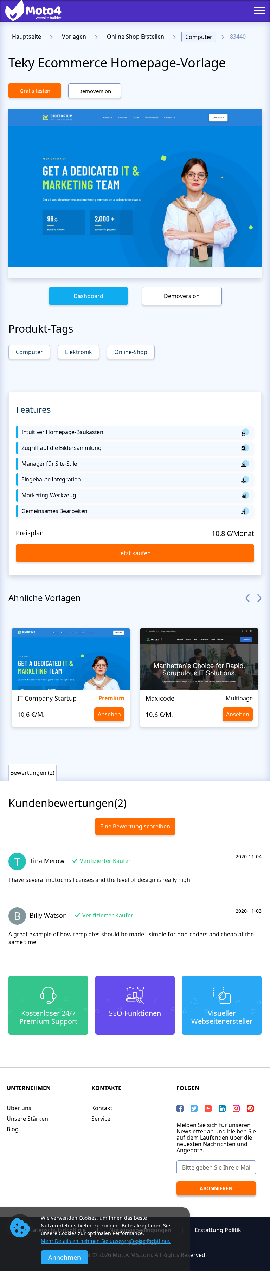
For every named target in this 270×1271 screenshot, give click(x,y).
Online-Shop (130, 352)
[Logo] (28, 10)
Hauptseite (26, 36)
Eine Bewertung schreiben (135, 826)
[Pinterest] (250, 1108)
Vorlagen (74, 36)
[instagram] (236, 1108)
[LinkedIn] (222, 1108)
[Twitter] (194, 1108)
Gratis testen (35, 90)
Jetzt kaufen (135, 553)
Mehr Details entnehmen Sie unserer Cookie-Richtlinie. (106, 1241)
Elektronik (78, 352)
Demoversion (94, 90)
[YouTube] (208, 1108)
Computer (198, 37)
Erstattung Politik (218, 1230)
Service (100, 1118)
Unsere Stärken (27, 1118)
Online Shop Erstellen (135, 36)
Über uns (19, 1108)
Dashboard (88, 296)
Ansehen (109, 714)
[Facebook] (180, 1108)
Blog (13, 1129)
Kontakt (101, 1108)
